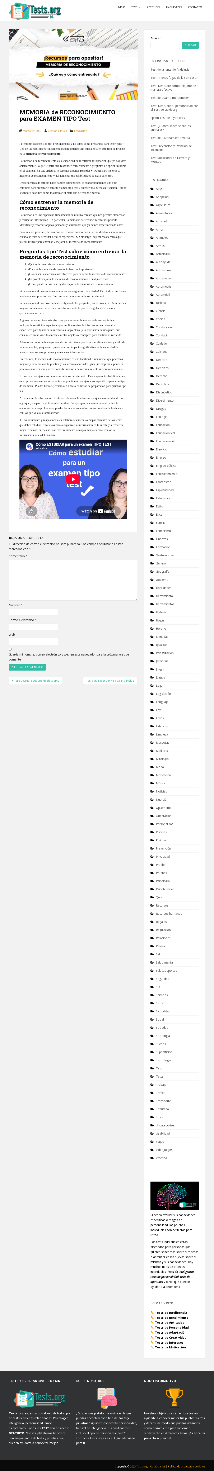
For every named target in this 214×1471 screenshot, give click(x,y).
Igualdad (161, 645)
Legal (159, 685)
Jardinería (162, 661)
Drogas (161, 409)
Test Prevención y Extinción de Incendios (171, 148)
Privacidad (163, 857)
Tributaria (162, 1109)
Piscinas (161, 832)
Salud (159, 954)
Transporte (163, 1101)
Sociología (163, 1036)
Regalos (161, 922)
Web (12, 635)
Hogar (160, 620)
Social (160, 1019)
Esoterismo (163, 482)
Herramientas (165, 604)
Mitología (162, 759)
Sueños (161, 1044)
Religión (161, 946)
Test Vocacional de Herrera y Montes (170, 160)
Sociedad (162, 1028)
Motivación (163, 775)
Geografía (162, 571)
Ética (159, 514)
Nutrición (162, 799)
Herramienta (164, 596)
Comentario (18, 556)
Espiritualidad (165, 490)
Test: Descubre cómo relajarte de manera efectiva (173, 87)
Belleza (161, 303)
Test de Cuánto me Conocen (170, 98)
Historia (161, 612)
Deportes (162, 368)
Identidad (162, 637)
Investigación (165, 653)
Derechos (162, 384)
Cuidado (161, 343)
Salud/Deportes (166, 971)
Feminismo (163, 531)
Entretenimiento (167, 474)
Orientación (164, 816)
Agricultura (163, 205)
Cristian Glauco (57, 131)
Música (161, 783)
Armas (160, 246)
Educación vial (165, 433)
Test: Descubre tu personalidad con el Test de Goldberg (174, 108)
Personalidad (164, 824)
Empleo (161, 457)
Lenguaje (162, 702)
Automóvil (163, 295)
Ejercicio (161, 449)
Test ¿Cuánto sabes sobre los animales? (170, 128)
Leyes (160, 718)
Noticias (161, 791)
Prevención (163, 848)
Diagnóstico (164, 392)
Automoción (164, 278)
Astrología (163, 254)
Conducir (162, 335)
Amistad (161, 221)
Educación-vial (165, 441)
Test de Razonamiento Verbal (170, 138)
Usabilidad (163, 1133)
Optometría (164, 808)
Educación (80, 131)
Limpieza (162, 734)
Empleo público (166, 466)
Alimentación (164, 213)
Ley (158, 710)
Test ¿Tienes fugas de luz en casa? (173, 78)
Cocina (160, 319)
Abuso (160, 189)
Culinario (162, 352)
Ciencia (161, 311)
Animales (162, 238)
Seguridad (162, 979)
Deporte (161, 360)
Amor (159, 229)
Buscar (155, 38)
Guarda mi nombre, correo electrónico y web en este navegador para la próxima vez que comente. (69, 656)
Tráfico (161, 1093)
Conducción (164, 327)
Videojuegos (164, 1150)
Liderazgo (162, 726)
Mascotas (162, 742)
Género (161, 563)
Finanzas (162, 539)
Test (134, 7)
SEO (159, 987)
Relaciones (163, 938)
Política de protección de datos (186, 1466)
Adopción (162, 197)
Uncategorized (166, 1125)
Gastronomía (165, 555)
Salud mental (164, 962)
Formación (163, 547)
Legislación (163, 694)
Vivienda (161, 1158)
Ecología (161, 417)
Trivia (159, 1117)
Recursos (162, 905)
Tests (159, 1076)
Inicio (121, 7)
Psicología (163, 881)
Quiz (159, 897)
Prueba (161, 865)
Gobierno (162, 580)
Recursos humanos (169, 914)
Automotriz (163, 286)
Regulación (163, 930)
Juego (160, 669)
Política (161, 840)
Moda (160, 767)
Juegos (160, 677)
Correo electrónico (23, 620)
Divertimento (165, 400)
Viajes (160, 1142)
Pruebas (161, 873)
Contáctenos (158, 1466)
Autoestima (164, 270)
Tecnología (163, 1060)
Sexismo (161, 1003)
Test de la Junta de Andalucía (170, 69)
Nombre (16, 605)
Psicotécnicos (165, 889)
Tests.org (142, 1466)
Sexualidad (163, 1011)
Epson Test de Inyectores (167, 118)
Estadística (163, 498)
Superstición (164, 1052)
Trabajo (161, 1085)
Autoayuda (163, 262)
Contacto (195, 7)
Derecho (162, 376)
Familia (161, 523)
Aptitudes (153, 7)
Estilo (159, 506)
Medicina (162, 751)
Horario (161, 628)
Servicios (162, 995)
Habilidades (174, 7)
